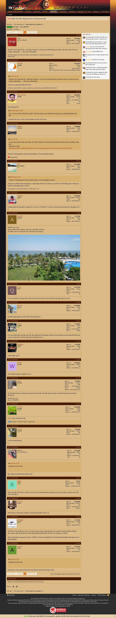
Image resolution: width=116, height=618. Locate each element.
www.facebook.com (75, 389)
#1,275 (78, 426)
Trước (10, 32)
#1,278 (78, 498)
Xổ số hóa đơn (93, 77)
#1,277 (78, 478)
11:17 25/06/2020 (13, 426)
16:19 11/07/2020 (13, 478)
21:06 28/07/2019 (13, 341)
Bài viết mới (87, 34)
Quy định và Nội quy (84, 595)
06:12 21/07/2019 (13, 284)
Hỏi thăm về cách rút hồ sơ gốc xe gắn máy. (96, 63)
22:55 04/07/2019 (13, 123)
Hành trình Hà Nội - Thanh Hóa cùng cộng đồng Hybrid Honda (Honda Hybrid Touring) (96, 43)
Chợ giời (80, 11)
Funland (71, 11)
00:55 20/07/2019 (13, 213)
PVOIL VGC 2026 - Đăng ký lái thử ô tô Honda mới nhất (29, 18)
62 (19, 32)
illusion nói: (13, 76)
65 (28, 32)
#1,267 (78, 213)
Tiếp (34, 32)
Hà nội (78, 103)
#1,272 (78, 359)
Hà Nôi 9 (78, 508)
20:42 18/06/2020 (13, 403)
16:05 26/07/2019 (13, 302)
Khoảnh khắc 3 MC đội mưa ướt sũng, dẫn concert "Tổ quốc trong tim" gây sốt (96, 38)
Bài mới (45, 11)
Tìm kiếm (9, 14)
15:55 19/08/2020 (13, 498)
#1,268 (78, 284)
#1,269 (78, 302)
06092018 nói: (14, 177)
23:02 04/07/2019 (13, 161)
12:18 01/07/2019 (13, 60)
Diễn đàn (53, 11)
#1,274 (78, 403)
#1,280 (78, 543)
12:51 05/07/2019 (13, 192)
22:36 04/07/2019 (13, 91)
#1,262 (78, 60)
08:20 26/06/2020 (13, 447)
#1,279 (78, 516)
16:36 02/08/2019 (13, 359)
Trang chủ (37, 11)
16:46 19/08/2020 (13, 543)
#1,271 (78, 341)
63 (22, 32)
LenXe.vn (28, 11)
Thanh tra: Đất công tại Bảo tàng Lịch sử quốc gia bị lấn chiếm (96, 68)
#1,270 (78, 320)
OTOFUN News (101, 595)
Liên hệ (74, 595)
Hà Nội (78, 330)
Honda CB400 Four (94, 51)
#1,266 (78, 192)
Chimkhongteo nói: (15, 110)
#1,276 (78, 447)
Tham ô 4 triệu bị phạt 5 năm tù (97, 55)
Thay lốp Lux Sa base (95, 59)
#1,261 (78, 35)
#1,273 (78, 378)
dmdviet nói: (13, 463)
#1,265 (78, 161)
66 (31, 32)
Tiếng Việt (11, 595)
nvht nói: (12, 139)
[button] (49, 11)
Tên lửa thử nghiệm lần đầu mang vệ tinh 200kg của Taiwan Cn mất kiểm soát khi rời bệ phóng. (97, 73)
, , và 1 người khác (23, 421)
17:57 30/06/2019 (13, 35)
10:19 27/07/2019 (13, 320)
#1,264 (78, 123)
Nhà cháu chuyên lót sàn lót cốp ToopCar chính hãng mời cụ (24, 55)
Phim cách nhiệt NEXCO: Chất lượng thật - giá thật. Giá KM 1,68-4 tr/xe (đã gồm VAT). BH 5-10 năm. (59, 616)
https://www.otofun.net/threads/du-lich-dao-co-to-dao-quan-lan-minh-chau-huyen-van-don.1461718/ (40, 148)
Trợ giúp (93, 595)
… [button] (16, 32)
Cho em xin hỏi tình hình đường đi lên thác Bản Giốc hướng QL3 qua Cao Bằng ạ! (97, 47)
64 (25, 32)
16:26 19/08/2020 (13, 516)
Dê (11, 418)
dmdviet (10, 29)
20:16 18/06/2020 (13, 378)
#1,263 (78, 91)
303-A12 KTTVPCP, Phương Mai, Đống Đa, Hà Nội (66, 70)
